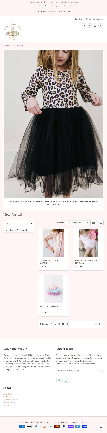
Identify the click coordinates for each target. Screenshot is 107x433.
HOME (6, 405)
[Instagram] (65, 380)
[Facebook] (59, 380)
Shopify (45, 422)
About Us (7, 393)
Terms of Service (10, 399)
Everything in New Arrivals (17, 229)
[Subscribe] (100, 371)
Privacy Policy (9, 402)
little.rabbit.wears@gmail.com (90, 18)
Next (96, 324)
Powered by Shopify (79, 422)
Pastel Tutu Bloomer (50, 306)
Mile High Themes (63, 422)
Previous (45, 324)
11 (63, 324)
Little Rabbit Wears (33, 422)
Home (6, 45)
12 (67, 324)
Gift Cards (7, 396)
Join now (69, 6)
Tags (8, 224)
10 (59, 324)
